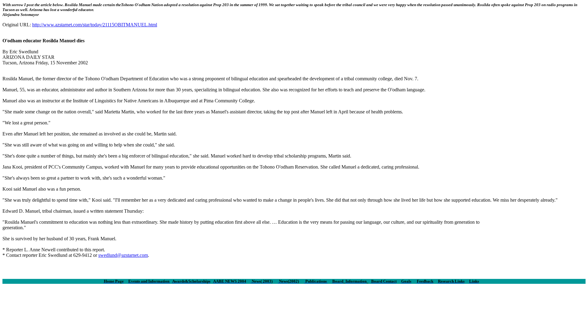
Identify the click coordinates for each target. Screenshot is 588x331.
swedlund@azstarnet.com (123, 255)
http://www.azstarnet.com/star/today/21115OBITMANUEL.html (94, 24)
